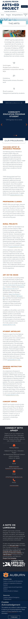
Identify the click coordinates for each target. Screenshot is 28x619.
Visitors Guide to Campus (10, 591)
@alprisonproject (14, 466)
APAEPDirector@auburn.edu (14, 477)
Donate (24, 6)
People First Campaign (9, 558)
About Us (20, 14)
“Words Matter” (7, 554)
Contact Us (25, 14)
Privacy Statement (12, 611)
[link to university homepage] (14, 574)
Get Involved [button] (15, 14)
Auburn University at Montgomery (13, 581)
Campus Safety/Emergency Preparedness (11, 598)
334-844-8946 (14, 485)
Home (2, 14)
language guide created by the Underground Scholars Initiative (12, 552)
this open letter (14, 545)
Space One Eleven (14, 294)
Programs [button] (8, 14)
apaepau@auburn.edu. (16, 195)
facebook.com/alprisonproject (14, 468)
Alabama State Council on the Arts (13, 287)
